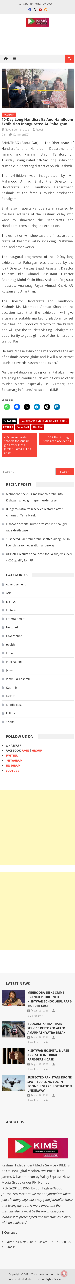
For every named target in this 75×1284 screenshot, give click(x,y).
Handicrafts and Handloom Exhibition (44, 420)
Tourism (38, 426)
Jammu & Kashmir (18, 679)
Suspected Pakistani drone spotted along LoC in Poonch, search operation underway (38, 542)
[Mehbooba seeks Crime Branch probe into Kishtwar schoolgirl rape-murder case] (13, 998)
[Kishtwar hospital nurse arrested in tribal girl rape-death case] (13, 1056)
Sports (10, 722)
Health (10, 644)
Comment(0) (21, 134)
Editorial (11, 610)
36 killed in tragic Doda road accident (56, 439)
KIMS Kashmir (35, 1016)
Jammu (10, 670)
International (14, 662)
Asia (9, 593)
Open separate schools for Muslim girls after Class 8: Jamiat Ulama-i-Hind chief (17, 445)
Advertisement (16, 584)
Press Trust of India (37, 1042)
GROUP (37, 750)
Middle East (14, 705)
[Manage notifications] (64, 1273)
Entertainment (15, 619)
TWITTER (12, 755)
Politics (10, 713)
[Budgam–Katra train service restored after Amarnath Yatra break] (13, 1029)
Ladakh (11, 696)
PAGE (25, 750)
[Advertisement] (37, 827)
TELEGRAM (13, 765)
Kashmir (9, 114)
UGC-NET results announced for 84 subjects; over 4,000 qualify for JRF (39, 557)
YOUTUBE (12, 771)
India (9, 653)
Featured (12, 627)
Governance (14, 636)
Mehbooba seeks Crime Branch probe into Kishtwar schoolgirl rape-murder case (34, 497)
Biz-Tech (11, 601)
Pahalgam (23, 426)
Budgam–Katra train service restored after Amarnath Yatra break (34, 512)
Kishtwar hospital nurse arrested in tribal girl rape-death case (36, 527)
